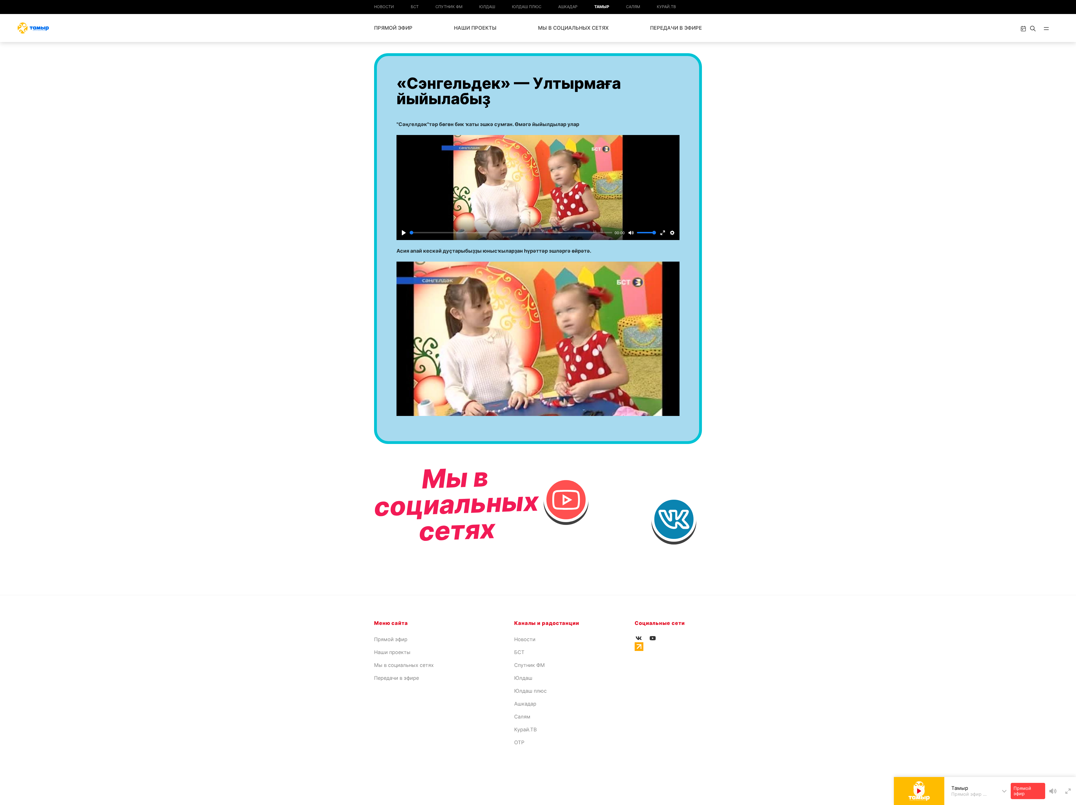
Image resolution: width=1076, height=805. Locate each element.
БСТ (415, 6)
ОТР (519, 742)
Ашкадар (568, 6)
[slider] (511, 232)
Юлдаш (487, 6)
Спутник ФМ (448, 6)
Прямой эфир (393, 28)
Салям (633, 6)
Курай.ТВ (666, 6)
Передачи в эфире (676, 28)
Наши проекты (475, 28)
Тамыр (601, 6)
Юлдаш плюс (526, 6)
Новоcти (384, 6)
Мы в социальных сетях (573, 28)
